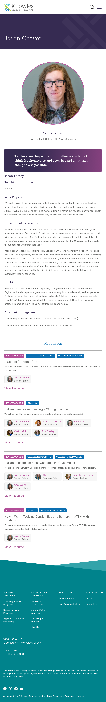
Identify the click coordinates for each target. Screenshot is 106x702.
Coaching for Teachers (38, 620)
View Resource (14, 388)
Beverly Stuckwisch (84, 475)
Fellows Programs (9, 594)
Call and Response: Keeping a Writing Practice (36, 409)
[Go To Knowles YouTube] (21, 688)
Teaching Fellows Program (12, 603)
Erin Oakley (48, 431)
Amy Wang (20, 484)
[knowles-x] (10, 689)
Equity (31, 510)
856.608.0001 (15, 650)
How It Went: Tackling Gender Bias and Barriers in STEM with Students (46, 518)
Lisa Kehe (79, 421)
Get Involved (94, 592)
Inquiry (32, 403)
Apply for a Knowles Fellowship (14, 620)
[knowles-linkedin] (16, 689)
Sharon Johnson (51, 421)
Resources (65, 592)
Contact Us (91, 604)
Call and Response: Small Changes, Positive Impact (39, 463)
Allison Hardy (50, 475)
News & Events (66, 598)
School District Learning (38, 611)
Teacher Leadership (70, 355)
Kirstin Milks (21, 431)
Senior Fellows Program (11, 611)
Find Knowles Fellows (70, 604)
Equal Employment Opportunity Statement (66, 696)
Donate (89, 598)
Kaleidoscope (14, 355)
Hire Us (35, 627)
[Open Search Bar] (91, 7)
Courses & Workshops (37, 603)
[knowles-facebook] (5, 688)
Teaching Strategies (69, 456)
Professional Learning (39, 594)
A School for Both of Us (20, 362)
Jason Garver (21, 377)
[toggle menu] (99, 8)
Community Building (40, 355)
